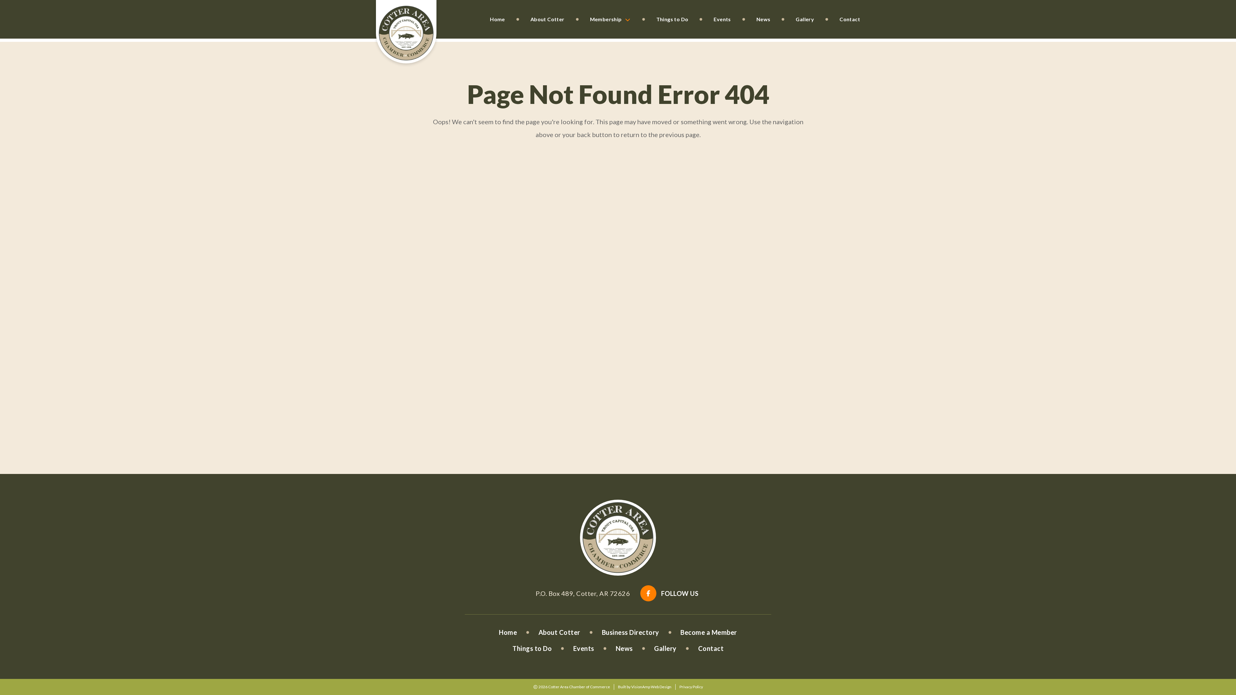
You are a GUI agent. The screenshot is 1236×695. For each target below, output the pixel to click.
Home (497, 19)
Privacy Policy (691, 686)
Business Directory (630, 632)
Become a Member (708, 632)
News (763, 19)
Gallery (805, 19)
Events (722, 19)
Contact (849, 19)
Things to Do (672, 19)
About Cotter (547, 19)
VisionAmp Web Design (651, 686)
